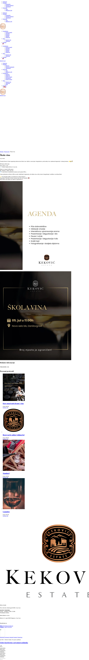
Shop (4, 38)
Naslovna (5, 1)
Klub (7, 84)
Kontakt (4, 42)
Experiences (5, 31)
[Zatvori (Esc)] (4, 658)
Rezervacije (6, 151)
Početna (1, 151)
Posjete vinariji (9, 32)
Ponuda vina (8, 40)
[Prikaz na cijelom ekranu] (2, 658)
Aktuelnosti (8, 6)
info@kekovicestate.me (6, 625)
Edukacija (8, 37)
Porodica (5, 3)
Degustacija (8, 78)
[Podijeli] (3, 658)
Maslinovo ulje (9, 10)
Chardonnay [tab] (2, 650)
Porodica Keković (9, 5)
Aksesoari (8, 41)
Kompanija (8, 4)
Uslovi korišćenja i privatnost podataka (14, 643)
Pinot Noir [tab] (2, 649)
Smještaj (7, 36)
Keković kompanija (10, 67)
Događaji (8, 33)
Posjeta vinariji (9, 77)
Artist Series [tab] (2, 648)
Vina (7, 9)
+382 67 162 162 (6, 627)
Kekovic (7, 65)
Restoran (7, 35)
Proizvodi (5, 8)
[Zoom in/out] (0, 658)
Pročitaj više (5, 407)
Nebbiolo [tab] (2, 651)
